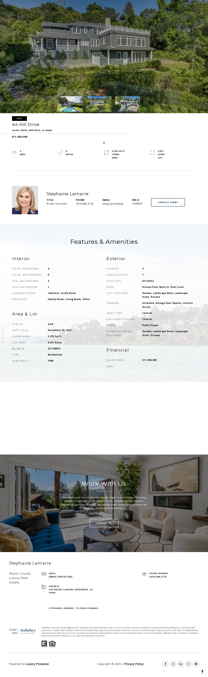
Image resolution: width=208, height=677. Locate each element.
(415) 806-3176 (85, 203)
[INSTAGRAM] (173, 664)
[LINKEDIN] (181, 664)
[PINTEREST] (196, 664)
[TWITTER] (188, 664)
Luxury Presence (37, 664)
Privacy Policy (134, 664)
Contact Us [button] (104, 523)
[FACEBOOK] (165, 664)
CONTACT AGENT (168, 202)
